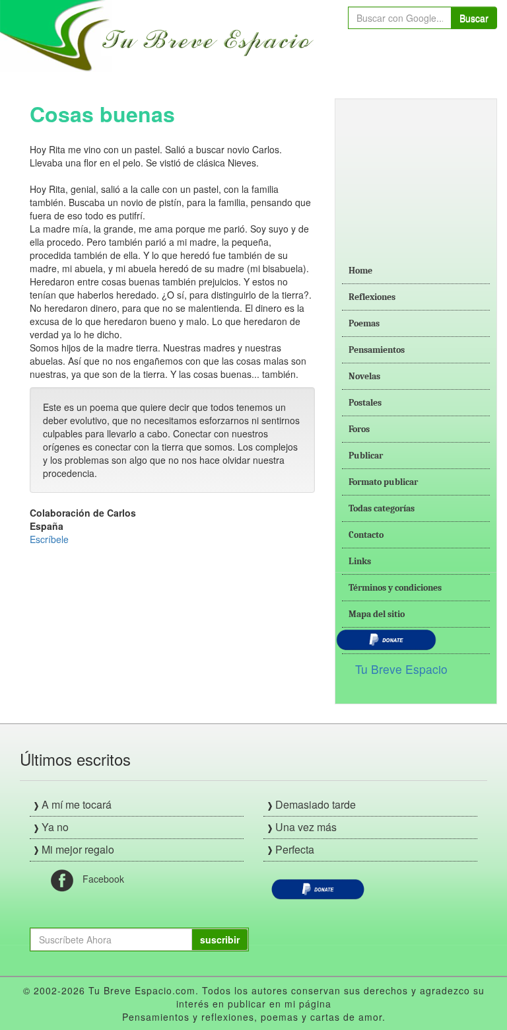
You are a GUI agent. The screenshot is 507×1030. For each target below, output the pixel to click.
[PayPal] (318, 888)
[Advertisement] (416, 172)
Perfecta (294, 849)
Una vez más (306, 826)
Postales (365, 402)
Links (360, 561)
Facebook (103, 878)
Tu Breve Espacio (401, 669)
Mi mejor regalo (78, 849)
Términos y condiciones (395, 587)
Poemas (364, 323)
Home (360, 270)
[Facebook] (62, 879)
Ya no (55, 826)
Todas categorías (382, 508)
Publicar (366, 455)
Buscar (474, 17)
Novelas (364, 376)
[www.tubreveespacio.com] (160, 34)
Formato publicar (383, 482)
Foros (359, 429)
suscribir (220, 939)
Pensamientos (377, 349)
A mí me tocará (77, 804)
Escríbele (49, 539)
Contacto (366, 534)
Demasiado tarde (315, 804)
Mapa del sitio (377, 614)
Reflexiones (372, 297)
